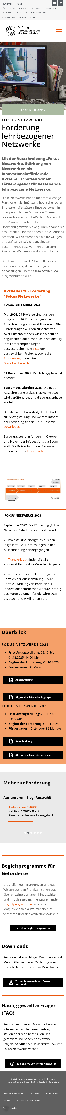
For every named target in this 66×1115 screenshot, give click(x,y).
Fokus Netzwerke (27, 17)
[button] (59, 31)
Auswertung (12, 358)
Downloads (12, 427)
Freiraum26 (7, 13)
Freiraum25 (51, 8)
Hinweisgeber (52, 1093)
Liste (36, 349)
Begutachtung (8, 17)
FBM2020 (23, 8)
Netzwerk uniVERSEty (23, 810)
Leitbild (6, 1100)
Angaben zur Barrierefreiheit (29, 1100)
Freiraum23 (36, 8)
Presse (19, 4)
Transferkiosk (17, 559)
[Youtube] (54, 3)
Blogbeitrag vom (17, 807)
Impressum (34, 1093)
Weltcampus (21, 13)
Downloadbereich (16, 363)
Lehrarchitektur (38, 13)
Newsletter (7, 4)
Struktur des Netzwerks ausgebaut (30, 815)
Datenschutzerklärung (13, 1093)
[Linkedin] (60, 3)
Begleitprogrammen (17, 904)
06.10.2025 (32, 807)
